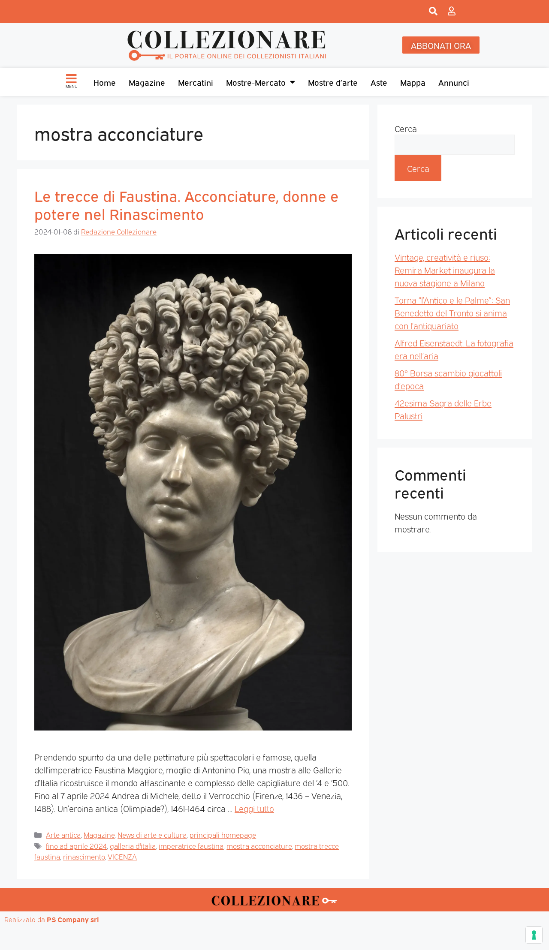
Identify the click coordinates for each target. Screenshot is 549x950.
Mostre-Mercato (256, 81)
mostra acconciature (259, 846)
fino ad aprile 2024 (76, 846)
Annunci (453, 81)
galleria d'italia (133, 846)
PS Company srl (73, 919)
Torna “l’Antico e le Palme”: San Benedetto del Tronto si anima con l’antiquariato (452, 312)
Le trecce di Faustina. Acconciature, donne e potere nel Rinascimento (186, 204)
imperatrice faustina (191, 846)
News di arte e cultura (152, 834)
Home (105, 81)
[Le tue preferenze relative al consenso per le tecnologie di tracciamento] (534, 935)
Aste (379, 81)
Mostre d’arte (333, 81)
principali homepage (223, 834)
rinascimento (84, 856)
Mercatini (195, 81)
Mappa (412, 81)
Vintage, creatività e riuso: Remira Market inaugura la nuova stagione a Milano (445, 269)
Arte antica (63, 834)
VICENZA (122, 856)
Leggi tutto (254, 808)
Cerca (406, 128)
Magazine (147, 81)
